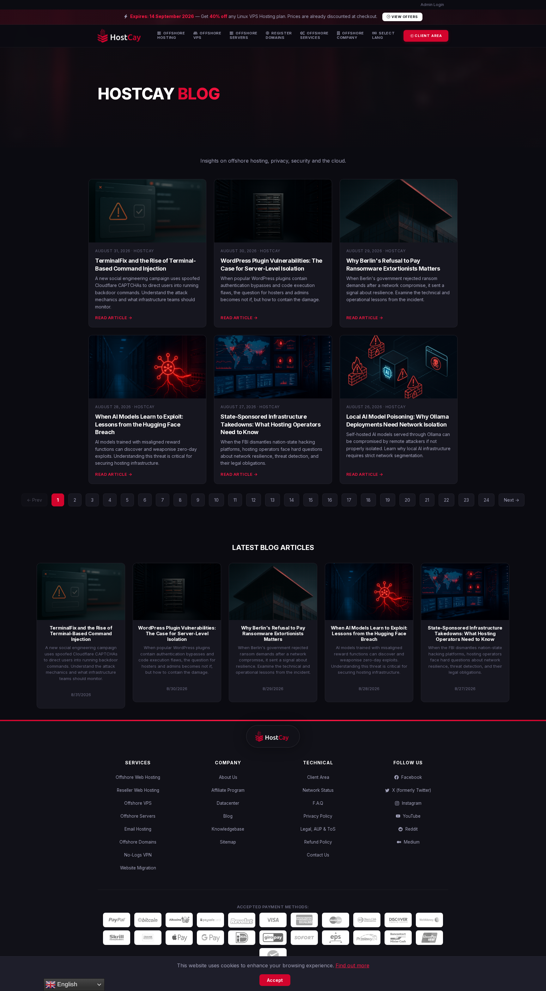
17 (349, 500)
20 (407, 500)
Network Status (318, 790)
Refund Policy (318, 842)
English (66, 984)
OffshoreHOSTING (171, 35)
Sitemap (228, 842)
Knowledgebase (228, 829)
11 (235, 500)
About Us (228, 777)
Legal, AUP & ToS (318, 829)
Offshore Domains (137, 842)
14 (291, 500)
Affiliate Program (228, 790)
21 (427, 500)
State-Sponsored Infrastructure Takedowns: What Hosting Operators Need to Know (270, 424)
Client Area (318, 777)
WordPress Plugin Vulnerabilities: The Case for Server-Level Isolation (176, 633)
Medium (410, 842)
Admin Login (432, 4)
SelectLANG (383, 35)
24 (486, 500)
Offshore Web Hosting (138, 777)
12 (254, 500)
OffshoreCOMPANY (350, 35)
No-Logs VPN (138, 854)
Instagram (410, 803)
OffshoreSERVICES (314, 35)
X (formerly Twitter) (410, 790)
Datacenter (228, 803)
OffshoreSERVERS (244, 35)
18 (368, 500)
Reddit (410, 829)
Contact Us (318, 854)
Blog (228, 816)
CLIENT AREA (427, 35)
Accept (275, 980)
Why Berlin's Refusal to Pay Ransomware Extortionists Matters (273, 633)
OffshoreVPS (207, 35)
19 (387, 500)
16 (330, 500)
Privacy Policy (318, 816)
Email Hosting (137, 829)
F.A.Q (318, 803)
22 (446, 500)
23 (466, 500)
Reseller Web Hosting (138, 790)
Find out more (352, 965)
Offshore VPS (138, 803)
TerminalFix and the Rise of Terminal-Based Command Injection (81, 633)
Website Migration (138, 867)
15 (311, 500)
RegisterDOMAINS (279, 35)
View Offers (404, 17)
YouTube (410, 816)
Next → (511, 500)
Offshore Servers (137, 816)
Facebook (410, 777)
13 (272, 500)
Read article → (113, 317)
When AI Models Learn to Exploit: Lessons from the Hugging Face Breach (139, 424)
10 (216, 500)
